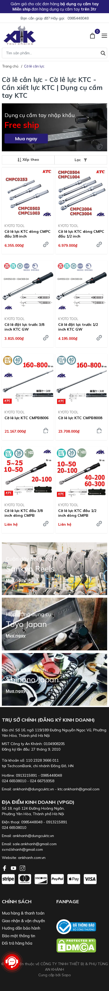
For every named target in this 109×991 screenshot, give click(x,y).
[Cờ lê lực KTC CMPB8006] (28, 380)
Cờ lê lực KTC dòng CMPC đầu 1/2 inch (81, 234)
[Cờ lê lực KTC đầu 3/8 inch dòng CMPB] (28, 473)
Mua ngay (26, 139)
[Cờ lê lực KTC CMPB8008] (81, 380)
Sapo (66, 975)
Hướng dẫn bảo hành (21, 928)
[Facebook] (5, 867)
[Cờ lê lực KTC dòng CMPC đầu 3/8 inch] (28, 193)
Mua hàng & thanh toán (23, 913)
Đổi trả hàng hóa (17, 943)
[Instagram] (22, 867)
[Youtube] (14, 867)
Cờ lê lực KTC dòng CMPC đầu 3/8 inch (27, 234)
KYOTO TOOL (14, 226)
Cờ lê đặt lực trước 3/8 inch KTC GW (24, 327)
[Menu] (104, 35)
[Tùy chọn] (45, 244)
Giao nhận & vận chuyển (23, 920)
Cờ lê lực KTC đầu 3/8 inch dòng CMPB (23, 513)
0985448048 (78, 18)
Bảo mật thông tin (18, 935)
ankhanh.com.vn (32, 857)
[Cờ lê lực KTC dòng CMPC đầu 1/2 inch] (81, 193)
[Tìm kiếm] (103, 52)
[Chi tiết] (45, 523)
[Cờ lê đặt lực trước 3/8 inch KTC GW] (28, 286)
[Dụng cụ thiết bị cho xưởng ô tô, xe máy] (20, 35)
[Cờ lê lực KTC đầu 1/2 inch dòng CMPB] (81, 473)
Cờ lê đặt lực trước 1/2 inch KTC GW (78, 327)
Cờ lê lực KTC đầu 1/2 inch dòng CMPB (77, 513)
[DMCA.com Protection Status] (81, 945)
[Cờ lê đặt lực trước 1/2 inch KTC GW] (81, 286)
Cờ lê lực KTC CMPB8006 (26, 417)
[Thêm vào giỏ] (45, 430)
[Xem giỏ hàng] (93, 35)
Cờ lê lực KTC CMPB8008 (80, 417)
